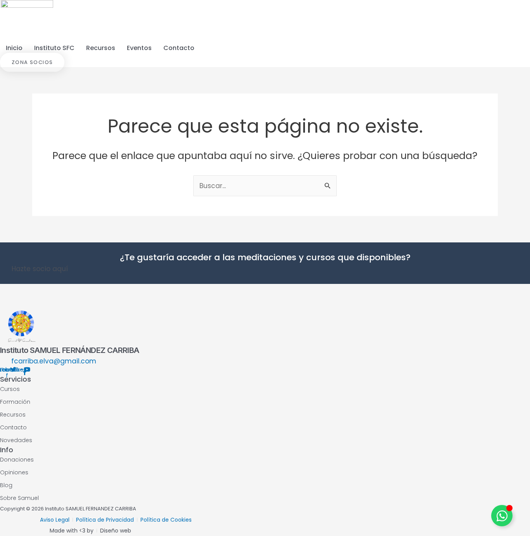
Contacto (178, 47)
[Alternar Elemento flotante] (502, 515)
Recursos (100, 47)
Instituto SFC (54, 47)
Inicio (14, 47)
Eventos (139, 47)
